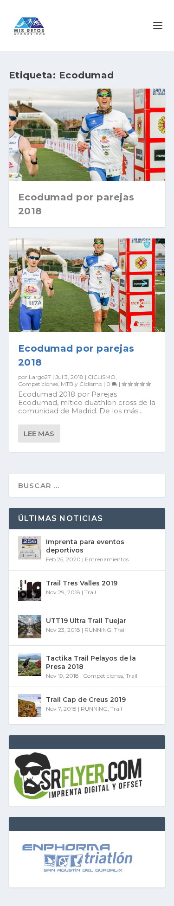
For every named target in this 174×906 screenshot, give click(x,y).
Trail (90, 592)
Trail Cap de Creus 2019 (86, 699)
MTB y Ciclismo (81, 383)
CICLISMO (102, 376)
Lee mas (39, 433)
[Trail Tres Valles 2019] (29, 589)
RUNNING (97, 629)
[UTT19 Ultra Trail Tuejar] (29, 626)
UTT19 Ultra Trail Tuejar (86, 621)
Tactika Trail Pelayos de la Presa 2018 (91, 662)
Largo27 (40, 376)
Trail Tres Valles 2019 (81, 583)
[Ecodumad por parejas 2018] (87, 285)
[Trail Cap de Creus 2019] (29, 705)
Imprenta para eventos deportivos (85, 546)
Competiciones (38, 383)
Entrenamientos (107, 559)
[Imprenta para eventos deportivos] (29, 547)
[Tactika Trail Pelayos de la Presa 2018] (29, 664)
